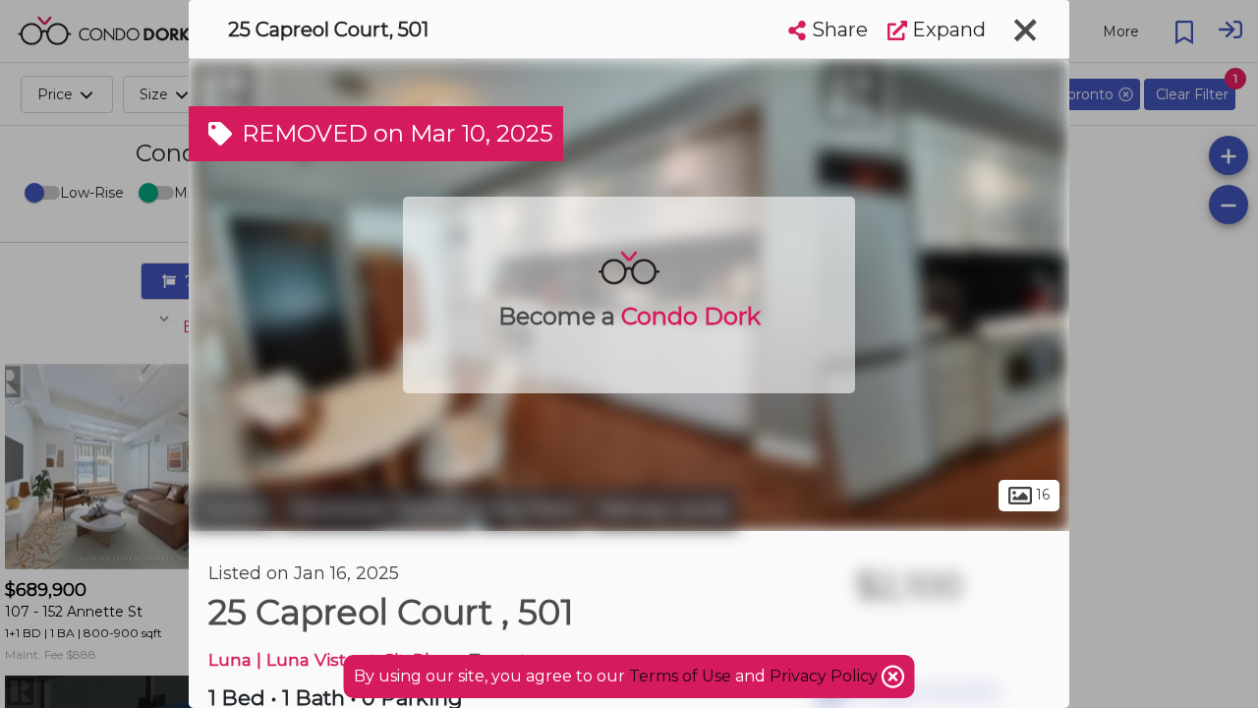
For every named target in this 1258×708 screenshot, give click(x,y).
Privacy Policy (826, 676)
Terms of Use (680, 676)
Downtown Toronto (378, 509)
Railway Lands (664, 509)
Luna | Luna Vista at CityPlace (334, 659)
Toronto (233, 509)
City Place (532, 509)
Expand (946, 29)
